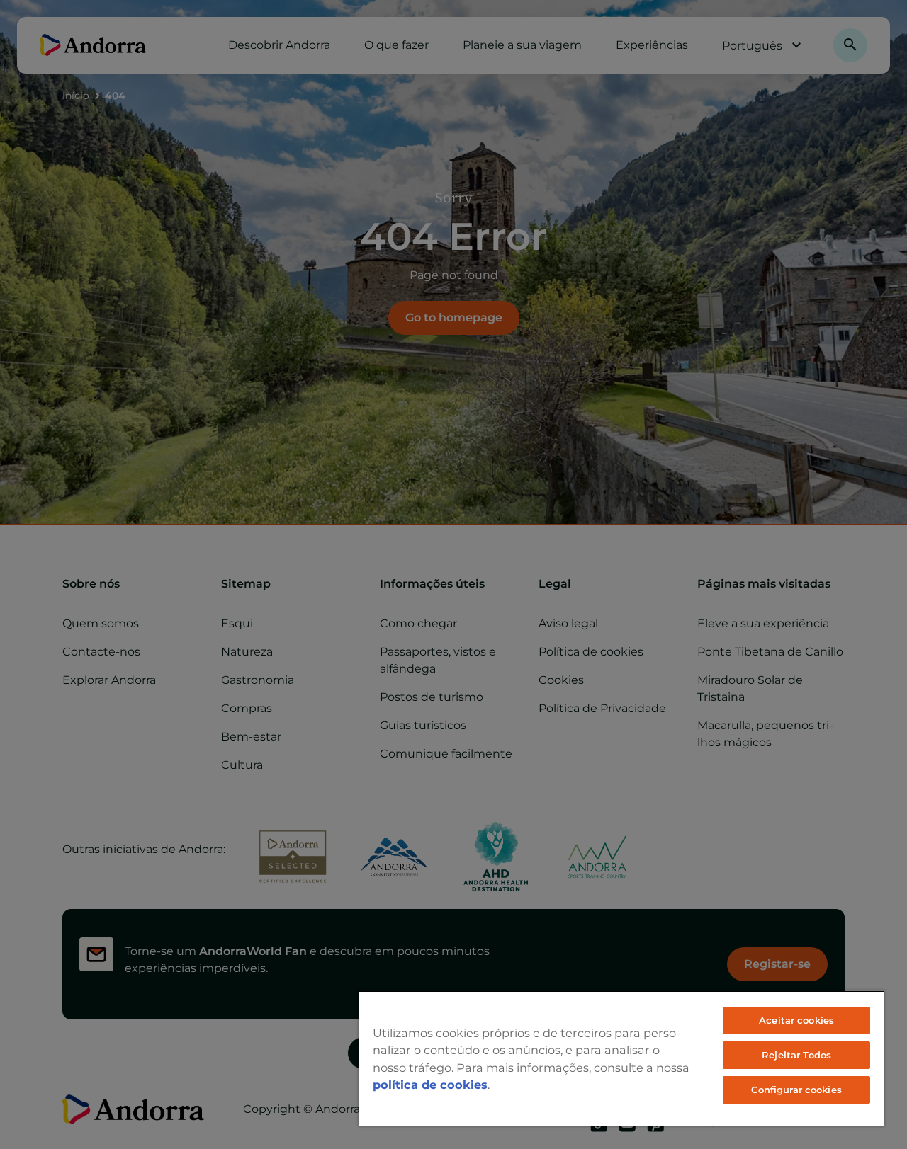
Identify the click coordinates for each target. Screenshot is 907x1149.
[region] (621, 1058)
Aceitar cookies (796, 1020)
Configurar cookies (796, 1089)
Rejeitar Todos (796, 1055)
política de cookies (430, 1084)
